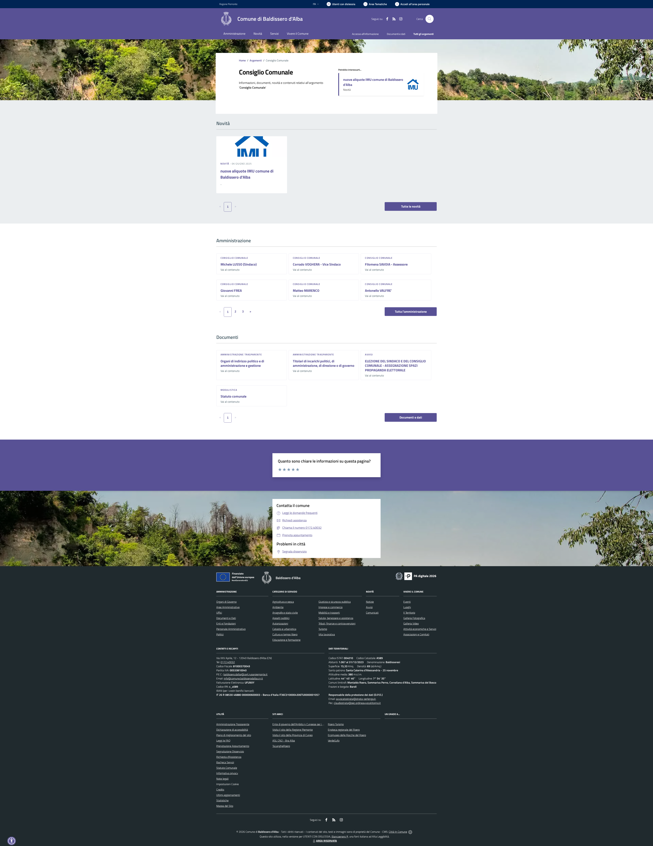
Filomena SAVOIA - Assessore (386, 264)
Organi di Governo (226, 602)
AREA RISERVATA (326, 841)
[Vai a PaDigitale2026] (416, 576)
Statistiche (222, 800)
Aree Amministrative (228, 607)
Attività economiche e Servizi (419, 629)
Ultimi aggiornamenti (228, 795)
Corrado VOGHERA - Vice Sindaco (317, 264)
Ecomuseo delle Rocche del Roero (347, 735)
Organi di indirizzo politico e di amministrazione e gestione (242, 363)
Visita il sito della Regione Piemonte (292, 730)
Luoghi (407, 607)
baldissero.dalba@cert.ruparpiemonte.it (245, 674)
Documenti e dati (410, 417)
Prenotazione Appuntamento (232, 746)
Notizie (370, 602)
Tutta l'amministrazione (411, 311)
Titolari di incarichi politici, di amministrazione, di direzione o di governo (323, 363)
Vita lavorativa (327, 634)
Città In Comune (398, 832)
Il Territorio (409, 613)
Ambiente (277, 607)
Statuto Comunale (226, 768)
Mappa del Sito (224, 806)
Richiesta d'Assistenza (228, 757)
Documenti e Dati (226, 618)
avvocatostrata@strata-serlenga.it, (356, 699)
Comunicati (372, 613)
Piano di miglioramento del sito (233, 735)
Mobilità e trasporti (329, 613)
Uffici (219, 613)
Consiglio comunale (234, 258)
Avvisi (369, 354)
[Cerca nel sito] (429, 19)
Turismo (323, 629)
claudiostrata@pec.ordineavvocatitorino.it (357, 703)
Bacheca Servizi (225, 762)
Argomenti (256, 60)
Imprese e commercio (330, 607)
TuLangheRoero (281, 746)
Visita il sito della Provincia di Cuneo (292, 735)
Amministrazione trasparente (241, 354)
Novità (225, 163)
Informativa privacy (227, 773)
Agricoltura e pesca (283, 602)
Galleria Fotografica (414, 618)
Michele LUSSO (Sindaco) (239, 264)
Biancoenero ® (340, 836)
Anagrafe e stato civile (285, 613)
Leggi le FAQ (223, 740)
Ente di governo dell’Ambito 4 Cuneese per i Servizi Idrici (303, 724)
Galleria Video (411, 623)
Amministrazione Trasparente (232, 724)
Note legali (222, 779)
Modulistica (229, 390)
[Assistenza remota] (410, 832)
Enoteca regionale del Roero (344, 730)
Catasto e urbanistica (284, 629)
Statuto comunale (233, 396)
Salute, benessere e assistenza (336, 618)
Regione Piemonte (228, 4)
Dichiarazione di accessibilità (232, 730)
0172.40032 (228, 662)
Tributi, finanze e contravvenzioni (337, 623)
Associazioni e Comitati (416, 634)
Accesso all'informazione (365, 34)
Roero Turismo (336, 724)
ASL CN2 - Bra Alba (283, 740)
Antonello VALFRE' (378, 290)
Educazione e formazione (286, 640)
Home (242, 60)
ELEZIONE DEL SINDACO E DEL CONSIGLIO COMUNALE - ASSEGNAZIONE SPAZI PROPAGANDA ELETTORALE (395, 365)
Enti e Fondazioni (226, 623)
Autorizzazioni (280, 623)
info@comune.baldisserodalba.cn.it (243, 678)
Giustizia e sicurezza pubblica (335, 602)
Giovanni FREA (231, 290)
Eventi (407, 602)
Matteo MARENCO (306, 290)
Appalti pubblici (280, 618)
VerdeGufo (333, 740)
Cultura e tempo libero (284, 634)
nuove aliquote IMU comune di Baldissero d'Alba (373, 82)
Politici (220, 634)
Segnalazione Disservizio (230, 751)
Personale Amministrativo (231, 629)
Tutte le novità (410, 206)
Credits (220, 789)
